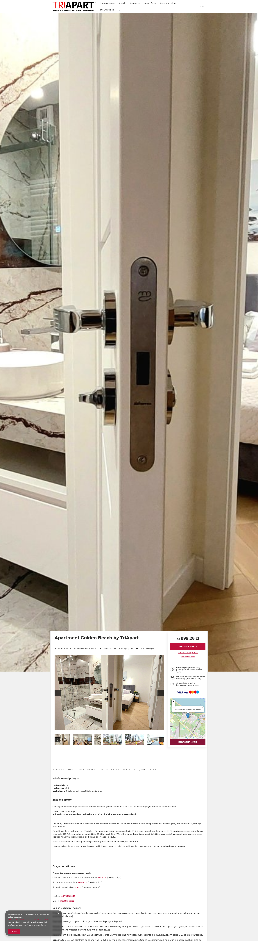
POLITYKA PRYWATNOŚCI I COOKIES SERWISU (29, 920)
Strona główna (107, 3)
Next (160, 693)
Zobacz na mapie (187, 742)
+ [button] (173, 701)
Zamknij (14, 931)
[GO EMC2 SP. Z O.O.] (74, 6)
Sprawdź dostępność (188, 652)
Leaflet (181, 738)
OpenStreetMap (191, 738)
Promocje (135, 3)
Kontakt (122, 3)
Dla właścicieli (107, 10)
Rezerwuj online (168, 3)
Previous (58, 693)
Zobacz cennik (188, 657)
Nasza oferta (150, 3)
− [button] (173, 705)
